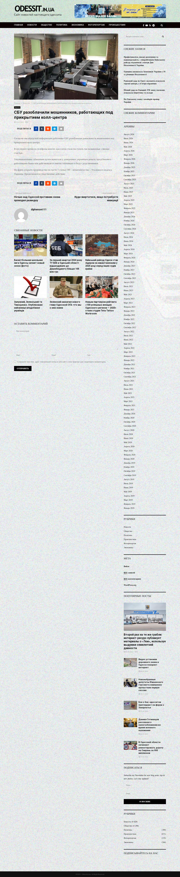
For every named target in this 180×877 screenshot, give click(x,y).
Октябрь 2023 (129, 274)
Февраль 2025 (129, 208)
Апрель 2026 (129, 150)
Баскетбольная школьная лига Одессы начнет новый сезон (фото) (29, 263)
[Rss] (150, 25)
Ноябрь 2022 (129, 319)
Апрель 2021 (129, 397)
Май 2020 (128, 442)
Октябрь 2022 (129, 323)
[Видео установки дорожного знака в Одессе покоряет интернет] (130, 662)
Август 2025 (129, 183)
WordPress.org (130, 584)
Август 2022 (129, 331)
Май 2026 (128, 146)
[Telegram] (154, 25)
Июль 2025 (128, 187)
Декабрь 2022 (129, 315)
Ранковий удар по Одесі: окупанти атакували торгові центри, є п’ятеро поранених (144, 82)
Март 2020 (128, 450)
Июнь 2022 (128, 339)
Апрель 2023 (129, 298)
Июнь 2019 (128, 487)
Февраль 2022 (129, 356)
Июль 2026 (128, 138)
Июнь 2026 (128, 142)
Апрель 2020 (129, 446)
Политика (61, 25)
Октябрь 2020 (129, 421)
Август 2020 (129, 430)
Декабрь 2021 (129, 364)
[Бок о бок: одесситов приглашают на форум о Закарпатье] (130, 705)
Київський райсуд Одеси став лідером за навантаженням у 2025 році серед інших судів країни (101, 264)
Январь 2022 (129, 360)
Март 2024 (128, 253)
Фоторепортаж (96, 25)
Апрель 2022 (129, 348)
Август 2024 (129, 233)
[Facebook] (144, 25)
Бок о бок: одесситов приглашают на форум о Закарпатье (151, 705)
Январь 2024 (129, 261)
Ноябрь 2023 (129, 269)
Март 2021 (128, 401)
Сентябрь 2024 (130, 228)
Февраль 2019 (129, 504)
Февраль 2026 (129, 159)
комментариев (132, 578)
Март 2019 (128, 500)
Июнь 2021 (128, 389)
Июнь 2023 (128, 290)
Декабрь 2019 (129, 463)
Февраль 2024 (129, 257)
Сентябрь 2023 (130, 278)
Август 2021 (129, 380)
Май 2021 (128, 393)
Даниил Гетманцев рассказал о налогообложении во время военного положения (150, 725)
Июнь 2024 (128, 241)
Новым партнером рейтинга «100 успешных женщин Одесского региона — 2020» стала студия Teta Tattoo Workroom (100, 308)
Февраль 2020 (129, 454)
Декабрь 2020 (129, 413)
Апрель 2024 (129, 249)
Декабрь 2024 (129, 216)
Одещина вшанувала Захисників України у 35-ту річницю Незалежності (145, 73)
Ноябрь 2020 (129, 417)
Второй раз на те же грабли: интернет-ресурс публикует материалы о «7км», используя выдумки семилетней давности (145, 641)
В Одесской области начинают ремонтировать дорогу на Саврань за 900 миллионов (151, 747)
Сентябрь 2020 (130, 426)
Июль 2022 (128, 335)
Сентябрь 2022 (130, 327)
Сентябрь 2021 (130, 376)
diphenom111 (39, 209)
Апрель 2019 (129, 495)
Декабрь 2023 (129, 265)
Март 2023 (128, 302)
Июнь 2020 (128, 438)
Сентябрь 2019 (130, 475)
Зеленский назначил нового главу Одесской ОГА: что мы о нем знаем (65, 305)
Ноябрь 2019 (129, 467)
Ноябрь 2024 (129, 220)
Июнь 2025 (128, 192)
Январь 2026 (129, 163)
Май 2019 (128, 491)
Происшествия (117, 25)
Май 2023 (128, 294)
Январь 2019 (129, 508)
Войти (126, 566)
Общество (46, 25)
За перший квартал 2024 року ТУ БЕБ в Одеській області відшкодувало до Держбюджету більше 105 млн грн (66, 266)
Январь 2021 (129, 409)
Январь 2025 (129, 212)
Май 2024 (128, 245)
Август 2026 (129, 134)
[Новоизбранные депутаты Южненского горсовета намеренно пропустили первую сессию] (130, 682)
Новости (32, 25)
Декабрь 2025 (129, 167)
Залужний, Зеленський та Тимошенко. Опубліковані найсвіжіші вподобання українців (28, 306)
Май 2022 (128, 343)
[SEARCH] (163, 36)
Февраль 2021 (129, 405)
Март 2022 (128, 352)
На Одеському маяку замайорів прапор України (141, 100)
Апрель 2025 (129, 200)
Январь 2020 (129, 458)
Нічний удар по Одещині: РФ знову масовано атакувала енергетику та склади (144, 91)
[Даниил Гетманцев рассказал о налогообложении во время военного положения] (130, 722)
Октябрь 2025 (129, 175)
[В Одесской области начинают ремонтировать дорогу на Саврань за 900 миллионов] (130, 745)
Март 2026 (128, 155)
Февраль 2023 (129, 306)
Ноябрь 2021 (129, 368)
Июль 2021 (128, 385)
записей (129, 572)
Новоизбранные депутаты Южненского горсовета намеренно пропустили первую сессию (151, 685)
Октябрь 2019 (129, 471)
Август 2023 (129, 282)
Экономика (77, 25)
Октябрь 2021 (129, 372)
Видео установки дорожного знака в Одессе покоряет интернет (149, 663)
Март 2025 (128, 204)
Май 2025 (128, 196)
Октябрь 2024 (129, 224)
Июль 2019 (128, 483)
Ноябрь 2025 (129, 171)
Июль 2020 (128, 434)
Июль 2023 (128, 286)
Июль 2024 (128, 237)
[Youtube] (147, 25)
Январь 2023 (129, 311)
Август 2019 (129, 479)
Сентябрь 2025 (130, 179)
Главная (18, 25)
